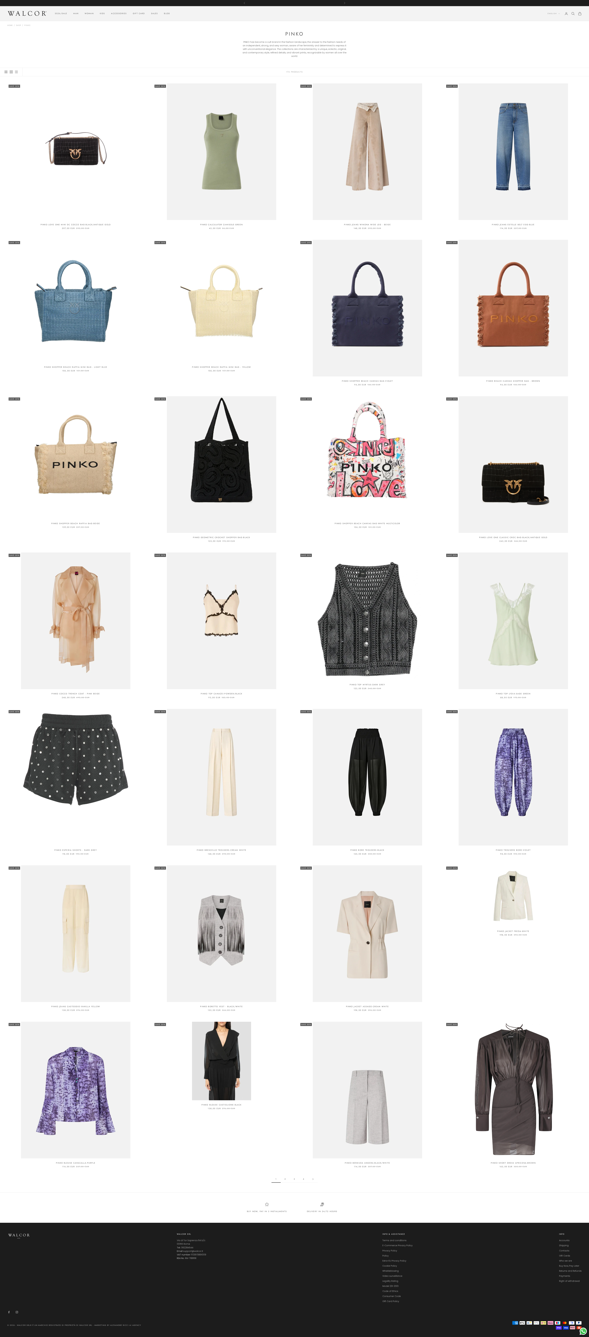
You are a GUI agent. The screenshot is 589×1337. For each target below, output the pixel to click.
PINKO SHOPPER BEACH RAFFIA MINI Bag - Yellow (221, 367)
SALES (154, 13)
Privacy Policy (389, 1250)
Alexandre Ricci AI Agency (125, 1325)
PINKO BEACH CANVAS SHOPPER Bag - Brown (513, 381)
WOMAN (89, 13)
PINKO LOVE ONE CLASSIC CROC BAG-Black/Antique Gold (513, 537)
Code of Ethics (390, 1291)
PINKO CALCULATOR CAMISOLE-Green (221, 224)
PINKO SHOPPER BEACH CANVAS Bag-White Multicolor (367, 523)
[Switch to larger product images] (6, 72)
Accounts (564, 1240)
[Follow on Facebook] (8, 1312)
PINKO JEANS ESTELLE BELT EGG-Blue (513, 224)
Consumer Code (391, 1296)
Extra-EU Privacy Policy (394, 1260)
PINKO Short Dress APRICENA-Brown (513, 1163)
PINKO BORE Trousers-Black (367, 850)
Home (10, 25)
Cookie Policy (389, 1265)
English (552, 13)
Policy (385, 1255)
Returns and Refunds (570, 1270)
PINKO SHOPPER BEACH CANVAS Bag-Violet (367, 381)
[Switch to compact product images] (16, 72)
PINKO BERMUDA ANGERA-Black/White (367, 1163)
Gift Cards (564, 1255)
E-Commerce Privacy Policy (397, 1245)
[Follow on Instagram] (16, 1312)
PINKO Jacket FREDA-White (513, 931)
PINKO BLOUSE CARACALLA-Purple (75, 1163)
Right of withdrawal (569, 1281)
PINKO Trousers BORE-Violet (513, 850)
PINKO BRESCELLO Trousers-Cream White (221, 850)
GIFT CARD (139, 13)
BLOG (167, 13)
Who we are (565, 1260)
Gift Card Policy (390, 1301)
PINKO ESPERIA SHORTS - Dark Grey (75, 850)
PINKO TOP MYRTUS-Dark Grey (367, 684)
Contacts (564, 1250)
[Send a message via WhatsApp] (583, 1331)
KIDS (102, 13)
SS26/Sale (61, 13)
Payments (564, 1276)
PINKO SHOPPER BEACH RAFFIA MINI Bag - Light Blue (75, 367)
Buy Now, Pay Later (569, 1265)
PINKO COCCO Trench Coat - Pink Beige (76, 693)
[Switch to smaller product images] (11, 72)
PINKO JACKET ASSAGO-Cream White (367, 1006)
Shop (18, 25)
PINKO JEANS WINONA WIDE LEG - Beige (367, 224)
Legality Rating (390, 1281)
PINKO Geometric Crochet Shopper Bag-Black (221, 537)
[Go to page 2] (313, 1179)
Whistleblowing (390, 1270)
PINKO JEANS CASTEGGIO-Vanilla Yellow (75, 1006)
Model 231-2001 (390, 1286)
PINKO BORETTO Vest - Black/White (221, 1006)
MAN (75, 13)
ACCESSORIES (119, 13)
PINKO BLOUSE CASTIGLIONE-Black (222, 1104)
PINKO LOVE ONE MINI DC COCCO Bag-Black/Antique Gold (76, 224)
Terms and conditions (394, 1240)
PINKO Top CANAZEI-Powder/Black (222, 693)
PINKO (27, 25)
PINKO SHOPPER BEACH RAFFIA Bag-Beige (75, 523)
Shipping (564, 1245)
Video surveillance (392, 1276)
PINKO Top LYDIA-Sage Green (513, 693)
